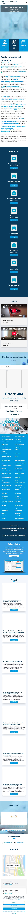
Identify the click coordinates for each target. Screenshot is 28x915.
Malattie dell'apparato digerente (20, 488)
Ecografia (17, 508)
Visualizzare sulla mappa (13, 865)
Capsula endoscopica (20, 470)
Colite (3, 463)
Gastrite (4, 505)
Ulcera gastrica (18, 465)
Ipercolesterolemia (19, 473)
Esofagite (4, 468)
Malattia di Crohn (6, 482)
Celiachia (4, 515)
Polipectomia (18, 447)
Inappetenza (5, 496)
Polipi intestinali (18, 485)
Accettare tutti (14, 908)
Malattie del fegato (6, 465)
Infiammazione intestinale (5, 492)
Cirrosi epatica (18, 510)
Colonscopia (18, 453)
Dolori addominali (6, 460)
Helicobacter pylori (6, 470)
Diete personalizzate (20, 482)
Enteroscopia (5, 444)
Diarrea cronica (18, 468)
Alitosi (16, 449)
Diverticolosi (18, 501)
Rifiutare (14, 902)
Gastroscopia (5, 447)
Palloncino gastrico (6, 436)
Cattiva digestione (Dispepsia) (6, 474)
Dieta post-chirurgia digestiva (7, 450)
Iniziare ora (14, 556)
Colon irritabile (5, 442)
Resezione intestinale (20, 460)
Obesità (16, 480)
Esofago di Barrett (6, 477)
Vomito (3, 480)
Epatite (3, 513)
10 (22, 826)
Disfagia (17, 496)
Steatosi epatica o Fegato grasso (6, 457)
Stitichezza (17, 477)
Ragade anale (18, 513)
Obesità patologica (6, 485)
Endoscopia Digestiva (20, 436)
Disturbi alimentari (19, 444)
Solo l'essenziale (14, 905)
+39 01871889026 (8, 893)
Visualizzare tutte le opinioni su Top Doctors (14, 830)
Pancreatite (17, 515)
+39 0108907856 (8, 884)
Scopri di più (14, 168)
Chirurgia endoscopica (7, 439)
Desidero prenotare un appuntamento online (14, 535)
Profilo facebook (8, 842)
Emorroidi (4, 508)
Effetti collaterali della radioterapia (7, 502)
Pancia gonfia (18, 442)
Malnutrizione (18, 498)
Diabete (3, 518)
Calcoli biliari (5, 510)
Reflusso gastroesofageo (6, 488)
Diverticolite (18, 439)
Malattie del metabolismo (18, 492)
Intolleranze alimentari (20, 463)
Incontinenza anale (19, 518)
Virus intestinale (19, 505)
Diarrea (16, 456)
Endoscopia (4, 453)
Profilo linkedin (20, 842)
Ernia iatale (4, 498)
